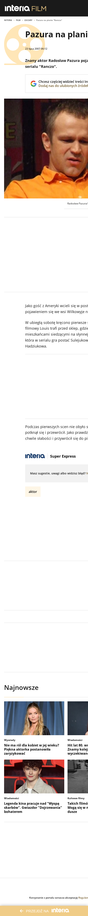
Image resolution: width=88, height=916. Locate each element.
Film (18, 20)
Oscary (28, 20)
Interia (8, 20)
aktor (33, 491)
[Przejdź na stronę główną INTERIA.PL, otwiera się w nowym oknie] (17, 8)
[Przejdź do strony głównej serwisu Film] (39, 8)
